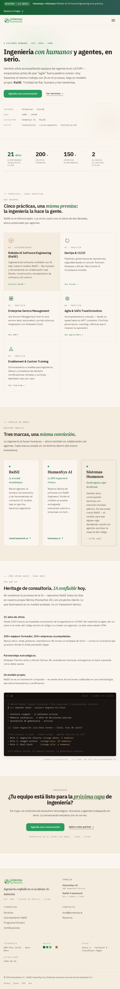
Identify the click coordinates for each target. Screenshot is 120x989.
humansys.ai (55, 538)
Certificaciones (12, 927)
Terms (16, 983)
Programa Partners (14, 922)
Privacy (7, 983)
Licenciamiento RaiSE (15, 917)
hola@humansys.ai (72, 912)
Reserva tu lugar (13, 11)
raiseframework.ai (20, 538)
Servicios (8, 912)
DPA (23, 983)
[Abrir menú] (113, 20)
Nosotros (67, 917)
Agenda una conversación (22, 93)
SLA (30, 983)
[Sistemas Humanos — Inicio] (13, 20)
